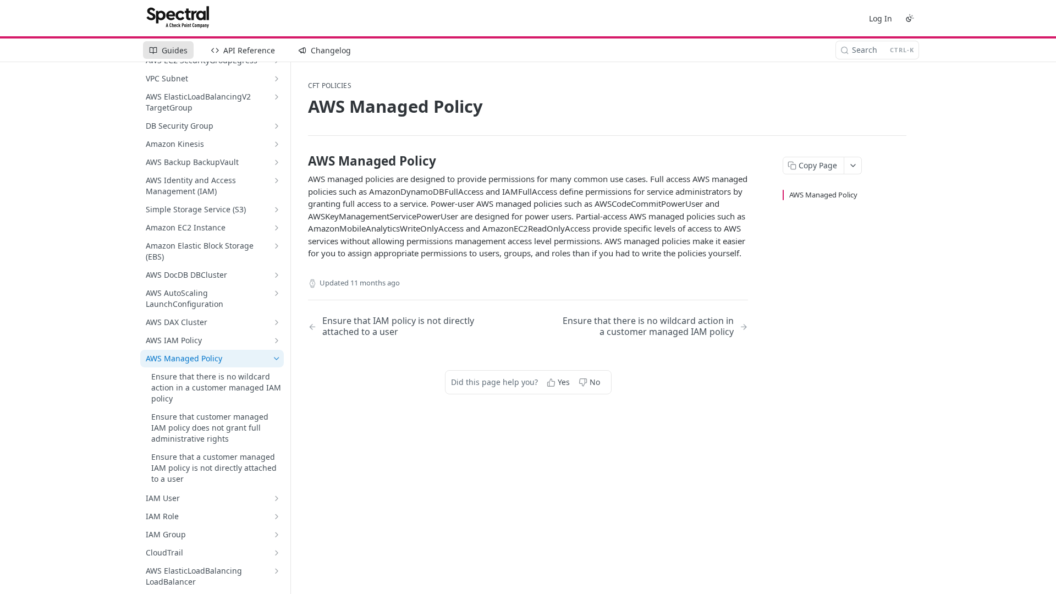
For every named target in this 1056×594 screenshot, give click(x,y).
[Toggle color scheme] (910, 18)
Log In (880, 18)
